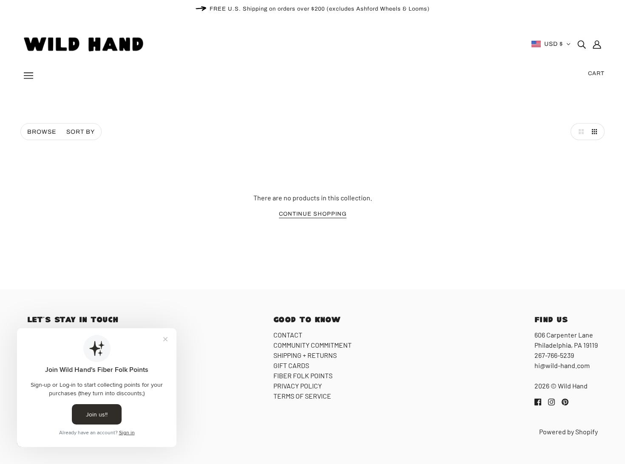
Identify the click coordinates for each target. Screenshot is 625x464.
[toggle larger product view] (579, 131)
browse (41, 132)
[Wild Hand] (85, 43)
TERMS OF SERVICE (302, 396)
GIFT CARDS (291, 365)
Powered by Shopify (568, 431)
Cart (596, 73)
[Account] (597, 44)
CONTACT (287, 335)
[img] (581, 44)
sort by (80, 132)
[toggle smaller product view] (596, 131)
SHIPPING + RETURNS (305, 355)
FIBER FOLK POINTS (302, 375)
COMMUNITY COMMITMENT (312, 345)
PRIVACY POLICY (297, 386)
